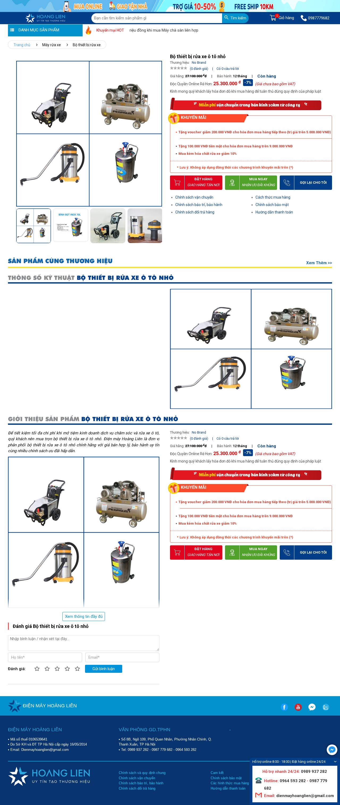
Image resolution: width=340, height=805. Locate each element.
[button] (157, 224)
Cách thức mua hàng (273, 197)
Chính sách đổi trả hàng (194, 212)
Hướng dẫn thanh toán (274, 212)
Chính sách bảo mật (272, 205)
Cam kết (217, 773)
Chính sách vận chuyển (194, 197)
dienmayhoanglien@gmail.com (304, 795)
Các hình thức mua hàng (230, 783)
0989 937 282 (138, 750)
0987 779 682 (162, 750)
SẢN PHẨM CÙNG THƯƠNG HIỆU (60, 261)
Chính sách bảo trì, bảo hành (198, 205)
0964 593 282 (186, 750)
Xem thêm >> (319, 262)
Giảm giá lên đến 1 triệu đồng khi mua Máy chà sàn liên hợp (132, 30)
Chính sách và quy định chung (142, 773)
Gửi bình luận (103, 668)
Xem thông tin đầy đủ (84, 616)
